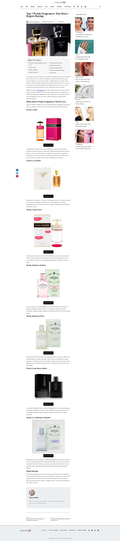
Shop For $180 (48, 302)
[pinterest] (17, 176)
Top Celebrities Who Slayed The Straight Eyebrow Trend (84, 35)
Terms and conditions (53, 530)
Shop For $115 (48, 252)
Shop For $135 (48, 145)
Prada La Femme (33, 70)
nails (46, 6)
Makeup (33, 6)
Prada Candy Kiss (33, 72)
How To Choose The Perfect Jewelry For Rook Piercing (83, 80)
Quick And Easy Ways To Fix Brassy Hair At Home (83, 125)
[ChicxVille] (99, 6)
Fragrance (39, 6)
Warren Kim (36, 21)
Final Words (53, 72)
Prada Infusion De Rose (56, 63)
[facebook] (17, 170)
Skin (27, 6)
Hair (22, 6)
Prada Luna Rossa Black (56, 68)
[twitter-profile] (78, 7)
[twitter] (17, 173)
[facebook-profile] (74, 7)
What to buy (68, 6)
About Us (44, 530)
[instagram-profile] (81, 7)
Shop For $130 (48, 404)
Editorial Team (72, 530)
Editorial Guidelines (82, 530)
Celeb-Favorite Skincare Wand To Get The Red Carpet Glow (83, 147)
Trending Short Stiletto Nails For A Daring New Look (83, 58)
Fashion (52, 6)
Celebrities (59, 6)
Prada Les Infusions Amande (57, 70)
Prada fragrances (41, 90)
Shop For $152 (48, 196)
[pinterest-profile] (85, 7)
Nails (77, 54)
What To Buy (79, 77)
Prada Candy (32, 67)
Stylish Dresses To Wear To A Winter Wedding (83, 103)
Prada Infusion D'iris (55, 65)
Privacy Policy (63, 530)
